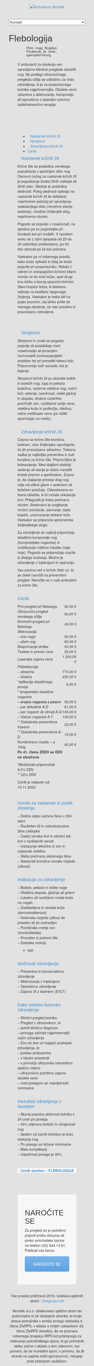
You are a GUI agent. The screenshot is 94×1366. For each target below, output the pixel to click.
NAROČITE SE (47, 1264)
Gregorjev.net (53, 1300)
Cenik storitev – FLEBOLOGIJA (47, 1170)
